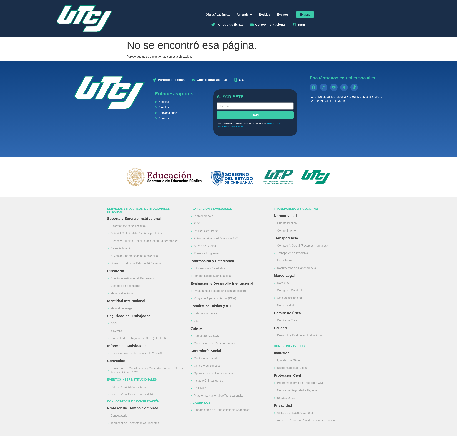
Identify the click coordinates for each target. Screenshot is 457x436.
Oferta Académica (218, 14)
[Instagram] (323, 87)
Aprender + (244, 14)
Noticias (264, 14)
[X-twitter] (344, 87)
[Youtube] (334, 87)
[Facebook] (313, 87)
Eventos (282, 14)
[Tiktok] (354, 87)
